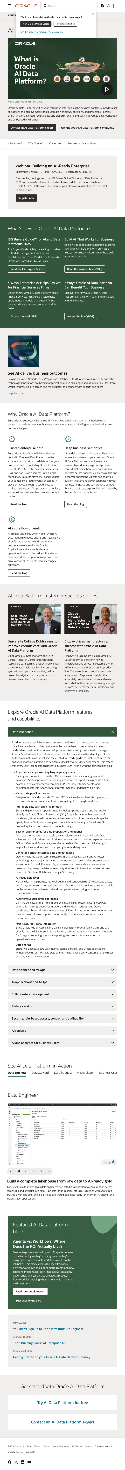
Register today (16, 393)
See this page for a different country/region (42, 31)
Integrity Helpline (15, 1452)
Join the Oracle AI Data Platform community (87, 127)
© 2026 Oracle (14, 1446)
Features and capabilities (82, 143)
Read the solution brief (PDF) (84, 270)
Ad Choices (77, 1446)
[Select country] (102, 6)
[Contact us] (115, 6)
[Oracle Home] (26, 6)
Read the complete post (30, 1291)
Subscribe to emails (103, 1446)
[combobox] (69, 6)
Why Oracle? (35, 143)
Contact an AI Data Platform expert (32, 127)
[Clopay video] (90, 619)
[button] (10, 6)
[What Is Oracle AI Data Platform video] (62, 68)
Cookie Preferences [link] (60, 1446)
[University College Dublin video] (34, 619)
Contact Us (30, 1452)
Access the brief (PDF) (23, 317)
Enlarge (107, 1162)
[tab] (17, 1072)
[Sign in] (109, 6)
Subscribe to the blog (28, 1300)
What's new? (15, 143)
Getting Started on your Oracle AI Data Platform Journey (51, 1357)
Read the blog (18, 505)
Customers (55, 143)
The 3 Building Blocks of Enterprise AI (39, 1343)
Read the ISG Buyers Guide (27, 269)
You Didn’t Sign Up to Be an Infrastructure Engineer (48, 1329)
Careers (88, 1446)
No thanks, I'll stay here (65, 24)
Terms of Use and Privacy (38, 1446)
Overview (13, 14)
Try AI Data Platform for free (62, 1402)
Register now (26, 199)
